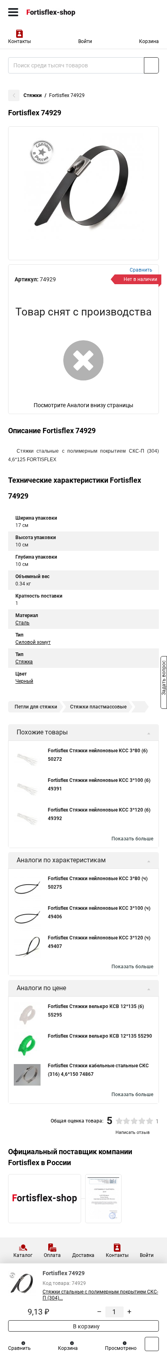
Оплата (52, 1255)
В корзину (86, 1326)
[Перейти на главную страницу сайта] (60, 12)
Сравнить (19, 1348)
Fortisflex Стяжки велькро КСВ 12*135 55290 (100, 1036)
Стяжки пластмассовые (98, 707)
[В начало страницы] (152, 1344)
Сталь (22, 623)
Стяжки (33, 95)
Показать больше (132, 839)
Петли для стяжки (36, 707)
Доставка (83, 1255)
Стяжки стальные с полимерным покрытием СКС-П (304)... (100, 1295)
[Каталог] (13, 12)
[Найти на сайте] (151, 65)
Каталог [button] (22, 1255)
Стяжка (24, 662)
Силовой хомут (33, 642)
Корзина (149, 41)
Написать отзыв (133, 1132)
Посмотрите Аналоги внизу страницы (83, 405)
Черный (24, 681)
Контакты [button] (19, 41)
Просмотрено (121, 1348)
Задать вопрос (164, 678)
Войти (85, 41)
